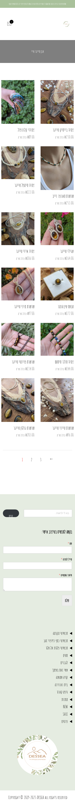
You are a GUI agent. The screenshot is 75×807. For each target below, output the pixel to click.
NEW (65, 706)
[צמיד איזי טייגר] (17, 228)
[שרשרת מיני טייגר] (17, 284)
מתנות (65, 699)
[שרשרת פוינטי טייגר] (17, 339)
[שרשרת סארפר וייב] (57, 168)
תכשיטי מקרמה (60, 633)
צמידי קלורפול (26, 130)
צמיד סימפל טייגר (24, 185)
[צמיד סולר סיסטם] (57, 339)
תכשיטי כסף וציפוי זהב (56, 640)
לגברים (64, 662)
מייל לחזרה (66, 559)
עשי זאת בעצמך (60, 670)
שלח (67, 600)
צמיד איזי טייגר (25, 251)
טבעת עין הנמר (66, 306)
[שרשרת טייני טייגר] (57, 400)
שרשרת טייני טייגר (63, 428)
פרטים (65, 721)
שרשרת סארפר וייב (63, 196)
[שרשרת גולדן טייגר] (17, 400)
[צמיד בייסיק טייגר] (57, 102)
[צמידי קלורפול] (17, 102)
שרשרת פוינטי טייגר (23, 362)
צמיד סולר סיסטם (64, 362)
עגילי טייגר (67, 251)
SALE (65, 714)
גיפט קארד (62, 691)
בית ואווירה (61, 684)
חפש (11, 515)
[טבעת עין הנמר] (57, 284)
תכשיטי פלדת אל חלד (57, 647)
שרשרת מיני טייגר (24, 306)
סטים (65, 655)
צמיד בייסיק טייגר (63, 130)
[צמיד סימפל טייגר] (17, 162)
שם (70, 543)
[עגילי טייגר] (57, 228)
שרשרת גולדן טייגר (23, 428)
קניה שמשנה (62, 677)
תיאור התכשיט (65, 575)
